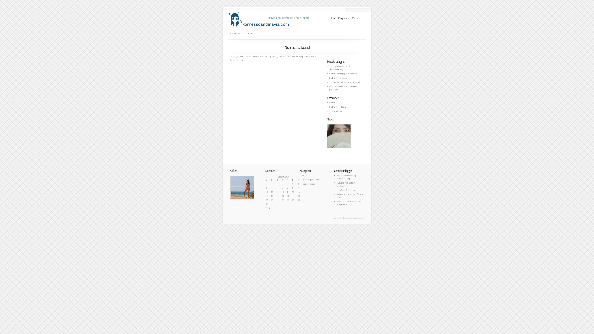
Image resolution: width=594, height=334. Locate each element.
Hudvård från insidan (338, 78)
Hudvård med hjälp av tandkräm (343, 74)
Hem (333, 18)
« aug (267, 208)
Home (233, 33)
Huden (332, 103)
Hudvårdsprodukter (337, 107)
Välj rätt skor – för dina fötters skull (344, 82)
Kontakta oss (358, 18)
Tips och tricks (335, 111)
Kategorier (343, 18)
